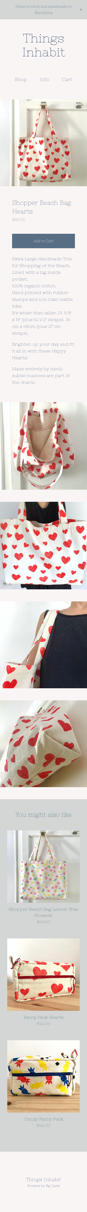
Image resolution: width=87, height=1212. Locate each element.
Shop (21, 79)
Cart (68, 79)
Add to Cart (43, 241)
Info (44, 79)
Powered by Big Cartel (43, 1186)
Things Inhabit (43, 45)
